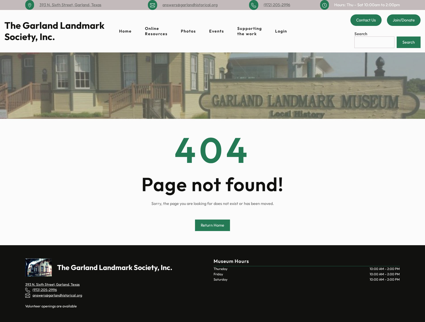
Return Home (212, 225)
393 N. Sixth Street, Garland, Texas (70, 4)
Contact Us (366, 20)
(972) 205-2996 (277, 4)
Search (360, 33)
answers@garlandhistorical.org (190, 4)
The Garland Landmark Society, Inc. (54, 30)
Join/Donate (404, 20)
